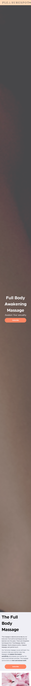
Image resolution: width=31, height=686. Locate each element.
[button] (30, 2)
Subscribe (15, 320)
